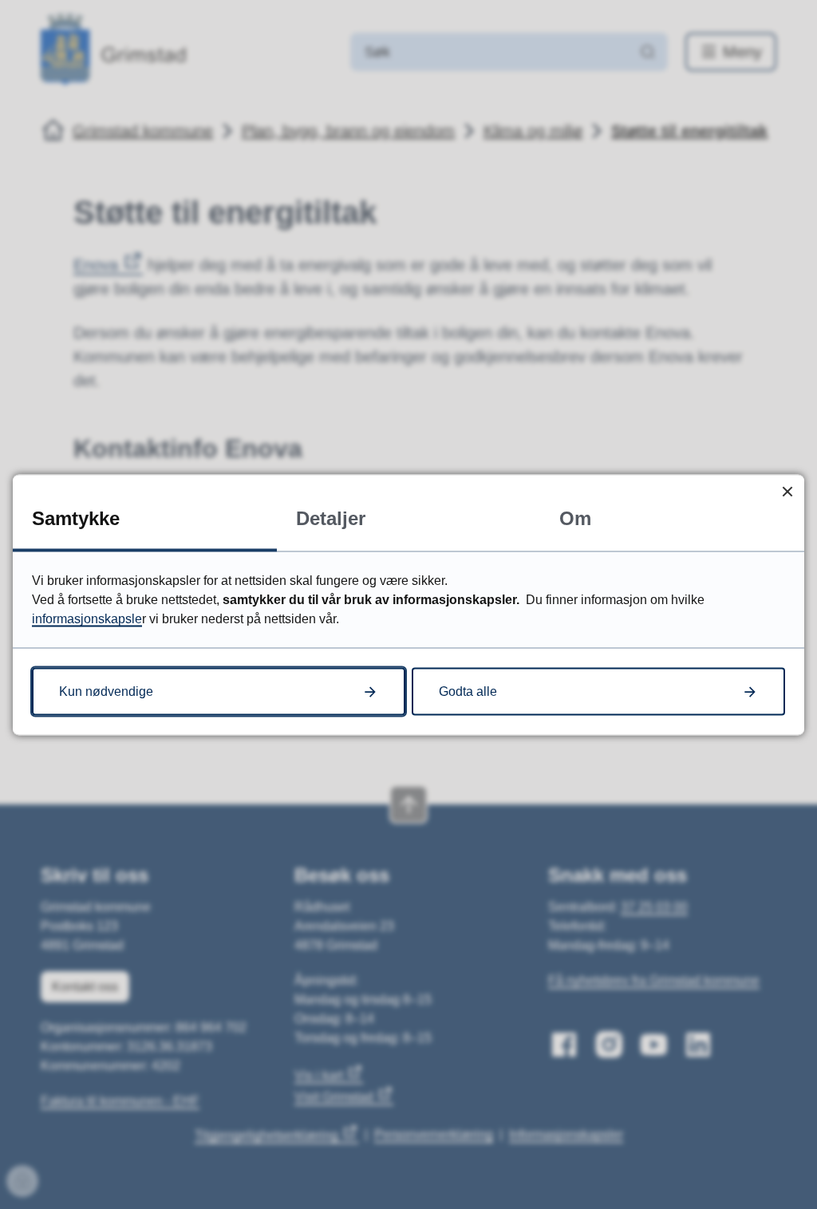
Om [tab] (575, 517)
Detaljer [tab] (330, 517)
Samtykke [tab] (76, 517)
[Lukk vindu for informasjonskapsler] (787, 491)
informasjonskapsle (87, 618)
